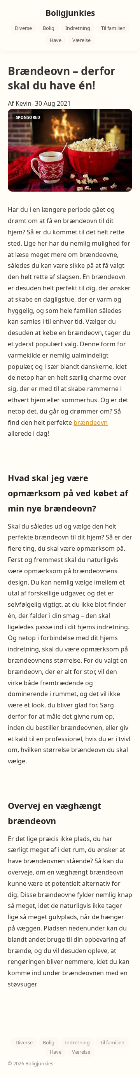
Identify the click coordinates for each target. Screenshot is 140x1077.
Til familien (113, 27)
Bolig (48, 27)
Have (55, 40)
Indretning (77, 27)
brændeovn (91, 422)
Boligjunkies (70, 12)
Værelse (81, 40)
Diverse (23, 27)
